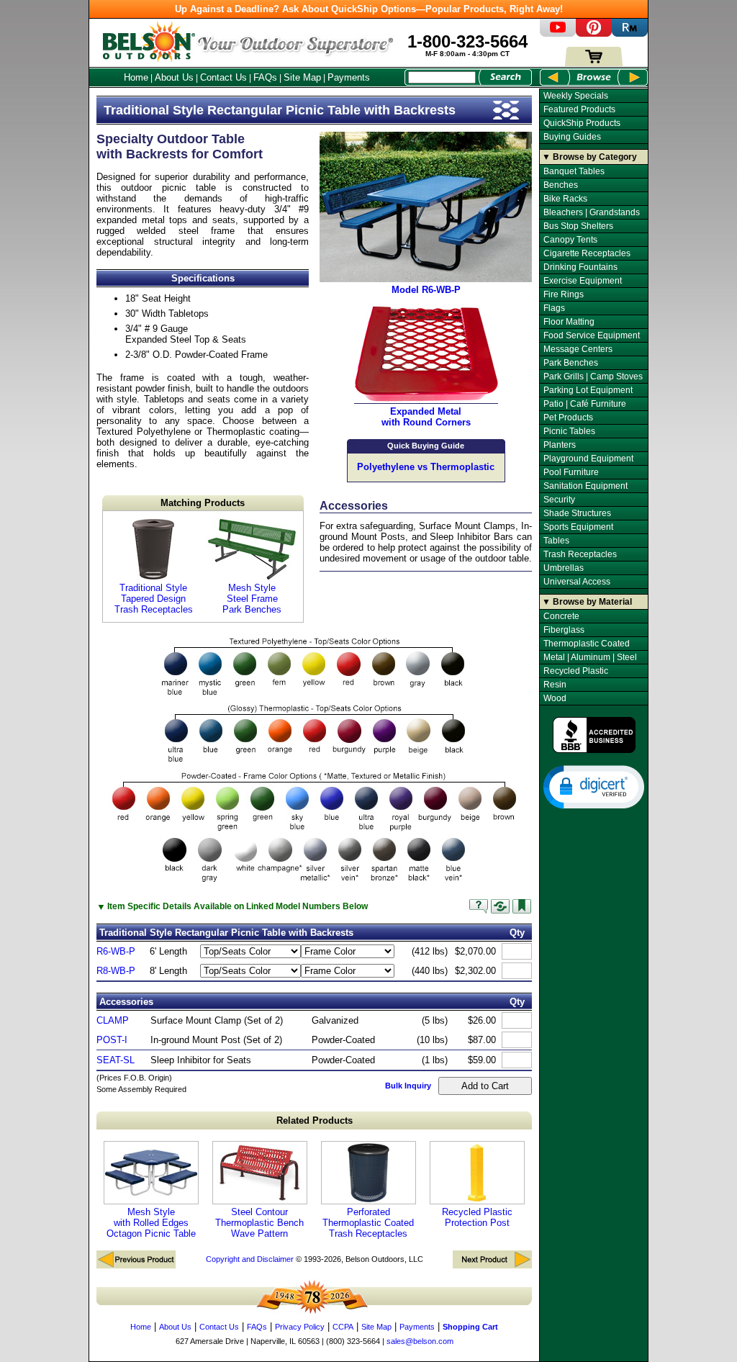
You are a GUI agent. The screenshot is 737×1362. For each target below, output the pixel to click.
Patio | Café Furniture (584, 404)
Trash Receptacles (580, 554)
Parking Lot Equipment (588, 390)
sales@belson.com (419, 1341)
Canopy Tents (570, 240)
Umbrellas (563, 568)
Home (136, 77)
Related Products (314, 1120)
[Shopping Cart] (594, 63)
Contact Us (223, 77)
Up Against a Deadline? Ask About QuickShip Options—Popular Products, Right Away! (369, 9)
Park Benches (570, 363)
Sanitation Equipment (585, 486)
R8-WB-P (115, 970)
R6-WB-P (115, 951)
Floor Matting (568, 322)
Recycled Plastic (575, 671)
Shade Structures (577, 513)
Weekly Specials (575, 96)
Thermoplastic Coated (586, 644)
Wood (554, 698)
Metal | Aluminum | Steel (590, 657)
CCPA (343, 1326)
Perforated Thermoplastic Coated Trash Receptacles (368, 1223)
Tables (556, 541)
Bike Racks (565, 199)
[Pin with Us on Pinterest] (594, 33)
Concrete (561, 616)
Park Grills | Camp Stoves (593, 376)
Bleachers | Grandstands (591, 212)
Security (559, 500)
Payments (348, 77)
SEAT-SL (115, 1060)
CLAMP (112, 1020)
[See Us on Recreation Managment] (630, 33)
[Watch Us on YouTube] (558, 33)
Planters (559, 445)
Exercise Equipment (582, 281)
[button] (593, 786)
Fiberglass (563, 630)
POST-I (111, 1039)
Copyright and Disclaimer (250, 1259)
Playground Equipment (588, 459)
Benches (560, 185)
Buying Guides (572, 137)
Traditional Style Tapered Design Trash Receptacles (153, 598)
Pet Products (568, 417)
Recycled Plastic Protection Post (477, 1217)
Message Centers (577, 349)
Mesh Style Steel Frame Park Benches (251, 598)
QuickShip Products (581, 123)
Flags (554, 308)
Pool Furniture (571, 472)
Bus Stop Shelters (578, 226)
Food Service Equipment (591, 335)
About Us (174, 77)
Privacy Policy (300, 1326)
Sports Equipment (578, 527)
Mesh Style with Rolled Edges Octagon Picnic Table (151, 1223)
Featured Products (579, 109)
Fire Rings (563, 294)
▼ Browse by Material (587, 602)
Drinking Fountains (580, 267)
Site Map (302, 77)
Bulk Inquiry (408, 1085)
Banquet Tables (574, 171)
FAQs (265, 77)
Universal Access (576, 582)
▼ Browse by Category (589, 157)
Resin (554, 685)
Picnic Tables (569, 431)
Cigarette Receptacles (586, 253)
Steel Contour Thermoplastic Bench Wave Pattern (259, 1223)
